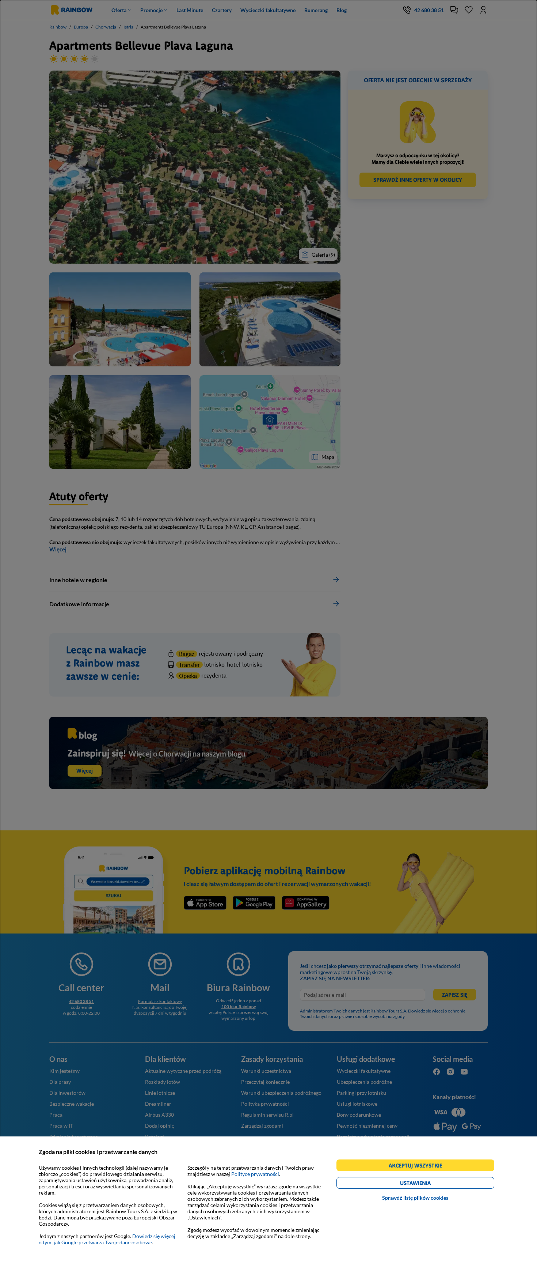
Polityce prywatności (255, 1174)
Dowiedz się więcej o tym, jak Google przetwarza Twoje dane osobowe (107, 1239)
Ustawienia (428, 1184)
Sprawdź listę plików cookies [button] (415, 1198)
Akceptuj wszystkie (418, 1166)
